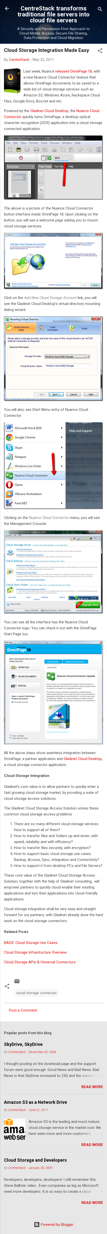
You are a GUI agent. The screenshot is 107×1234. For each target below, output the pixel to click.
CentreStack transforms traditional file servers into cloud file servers (53, 14)
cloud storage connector (36, 993)
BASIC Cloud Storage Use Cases (30, 942)
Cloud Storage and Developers (35, 1160)
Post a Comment (23, 1010)
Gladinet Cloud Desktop (49, 111)
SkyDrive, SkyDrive (23, 1044)
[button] (100, 51)
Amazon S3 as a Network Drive (35, 1102)
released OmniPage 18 (73, 71)
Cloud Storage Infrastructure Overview (35, 952)
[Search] (100, 10)
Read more (92, 1087)
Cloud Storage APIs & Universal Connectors (40, 962)
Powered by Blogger (56, 1224)
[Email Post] (17, 983)
